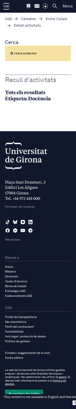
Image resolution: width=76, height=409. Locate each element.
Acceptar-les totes (24, 393)
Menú (68, 6)
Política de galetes (17, 341)
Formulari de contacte (20, 206)
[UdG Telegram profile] (30, 230)
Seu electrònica (15, 321)
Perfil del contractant (19, 326)
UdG (8, 19)
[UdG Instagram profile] (22, 222)
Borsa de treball (15, 286)
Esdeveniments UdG (18, 295)
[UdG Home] (6, 6)
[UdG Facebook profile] (7, 230)
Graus (9, 266)
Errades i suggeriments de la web (27, 353)
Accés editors (14, 357)
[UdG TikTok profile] (7, 222)
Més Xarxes (12, 239)
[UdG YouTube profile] (22, 230)
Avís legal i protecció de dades (25, 336)
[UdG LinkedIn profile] (30, 222)
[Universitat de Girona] (26, 156)
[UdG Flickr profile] (15, 230)
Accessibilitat (14, 331)
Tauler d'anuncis (16, 281)
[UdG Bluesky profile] (15, 222)
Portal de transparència (21, 317)
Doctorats (11, 276)
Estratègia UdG (15, 291)
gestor (62, 377)
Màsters (10, 271)
